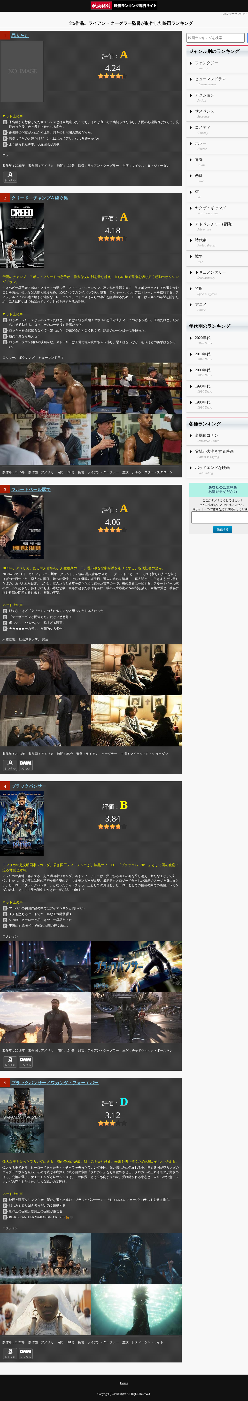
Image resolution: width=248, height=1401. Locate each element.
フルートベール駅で (31, 489)
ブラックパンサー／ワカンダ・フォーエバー (55, 1082)
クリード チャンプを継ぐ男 (39, 198)
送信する (223, 529)
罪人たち (20, 35)
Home (124, 1383)
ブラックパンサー (28, 786)
